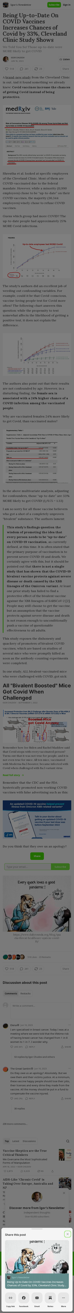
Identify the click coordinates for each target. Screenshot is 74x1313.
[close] (67, 1234)
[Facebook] (23, 1297)
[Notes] (50, 1297)
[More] (63, 1297)
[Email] (37, 1297)
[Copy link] (10, 1297)
